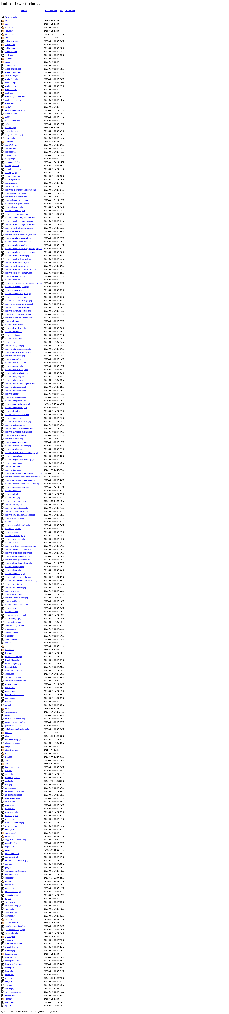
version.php (9, 988)
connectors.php (11, 639)
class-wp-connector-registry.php (18, 293)
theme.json (9, 968)
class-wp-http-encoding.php (16, 369)
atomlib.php (10, 65)
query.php (9, 867)
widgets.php (10, 995)
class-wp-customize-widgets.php (18, 318)
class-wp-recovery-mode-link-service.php (22, 484)
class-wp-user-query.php (15, 584)
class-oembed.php (12, 162)
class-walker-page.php (14, 207)
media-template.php (13, 777)
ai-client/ (8, 58)
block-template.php (13, 100)
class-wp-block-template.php (17, 266)
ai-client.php (10, 55)
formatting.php (11, 712)
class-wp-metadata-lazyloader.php (19, 428)
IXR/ (7, 24)
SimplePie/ (9, 34)
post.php (8, 864)
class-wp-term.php (12, 542)
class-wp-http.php (12, 394)
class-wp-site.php (12, 522)
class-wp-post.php (12, 466)
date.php (8, 653)
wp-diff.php (10, 1006)
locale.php (9, 774)
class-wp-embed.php (13, 338)
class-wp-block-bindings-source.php (20, 224)
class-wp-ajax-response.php (16, 214)
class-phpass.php (12, 165)
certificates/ (9, 141)
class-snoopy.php (12, 186)
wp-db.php (9, 1002)
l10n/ (7, 764)
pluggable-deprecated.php (15, 840)
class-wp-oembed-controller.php (18, 446)
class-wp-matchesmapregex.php (18, 421)
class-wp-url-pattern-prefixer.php (18, 577)
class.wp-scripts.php (13, 618)
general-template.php (13, 726)
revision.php (10, 885)
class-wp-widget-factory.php (16, 598)
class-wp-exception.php (14, 345)
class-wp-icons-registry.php (16, 397)
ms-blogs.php (10, 788)
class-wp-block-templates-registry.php (20, 269)
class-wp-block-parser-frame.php (18, 242)
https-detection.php (13, 739)
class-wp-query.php (13, 470)
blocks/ (8, 107)
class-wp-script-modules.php (16, 501)
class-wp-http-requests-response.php (20, 383)
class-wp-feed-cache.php (15, 356)
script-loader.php (12, 902)
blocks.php (9, 103)
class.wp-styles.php (13, 622)
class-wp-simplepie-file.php (16, 511)
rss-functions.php (12, 895)
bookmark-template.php (15, 110)
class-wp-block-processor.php (17, 255)
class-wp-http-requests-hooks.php (19, 380)
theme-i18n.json (11, 957)
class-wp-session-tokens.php (16, 508)
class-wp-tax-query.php (14, 532)
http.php (8, 736)
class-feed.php (11, 152)
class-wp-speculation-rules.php (17, 525)
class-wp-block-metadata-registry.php (20, 235)
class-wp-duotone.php (14, 331)
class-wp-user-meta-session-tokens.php (21, 580)
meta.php (8, 784)
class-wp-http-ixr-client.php (16, 373)
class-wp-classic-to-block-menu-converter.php (24, 283)
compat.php (9, 636)
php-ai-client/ (10, 833)
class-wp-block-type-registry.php (18, 273)
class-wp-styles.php (13, 528)
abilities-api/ (10, 44)
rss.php (8, 898)
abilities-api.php (11, 41)
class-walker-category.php (15, 193)
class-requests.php (12, 176)
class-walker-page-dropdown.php (19, 204)
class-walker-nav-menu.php (16, 200)
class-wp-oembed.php (14, 449)
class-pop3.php (11, 172)
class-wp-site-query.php (14, 518)
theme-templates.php (13, 964)
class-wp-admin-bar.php (15, 210)
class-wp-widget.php (13, 601)
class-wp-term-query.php (15, 539)
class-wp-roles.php (12, 497)
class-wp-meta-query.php (15, 425)
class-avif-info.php (12, 148)
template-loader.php (13, 947)
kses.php (8, 757)
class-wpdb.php (11, 611)
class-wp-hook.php (13, 359)
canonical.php (10, 127)
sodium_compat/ (11, 923)
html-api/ (8, 732)
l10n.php (8, 760)
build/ (7, 117)
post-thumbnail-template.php (16, 860)
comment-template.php (14, 625)
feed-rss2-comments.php (15, 694)
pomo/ (7, 850)
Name (24, 10)
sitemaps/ (8, 919)
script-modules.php (13, 905)
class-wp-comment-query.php (17, 286)
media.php (9, 781)
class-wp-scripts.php (13, 504)
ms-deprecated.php (12, 798)
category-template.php (14, 134)
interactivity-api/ (11, 750)
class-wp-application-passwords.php (20, 217)
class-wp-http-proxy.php (15, 376)
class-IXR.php (11, 145)
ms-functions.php (12, 805)
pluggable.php (11, 843)
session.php (9, 909)
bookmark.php (11, 114)
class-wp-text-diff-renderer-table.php (20, 549)
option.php (9, 829)
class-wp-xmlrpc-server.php (16, 605)
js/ (5, 753)
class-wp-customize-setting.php (18, 314)
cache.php (9, 124)
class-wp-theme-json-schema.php (18, 563)
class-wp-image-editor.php (16, 407)
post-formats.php (12, 853)
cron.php (8, 643)
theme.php (9, 971)
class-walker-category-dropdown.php (20, 190)
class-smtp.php (11, 183)
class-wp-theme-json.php (15, 567)
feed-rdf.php (10, 688)
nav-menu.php (11, 826)
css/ (6, 646)
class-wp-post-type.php (14, 463)
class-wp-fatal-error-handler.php (18, 349)
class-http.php (10, 155)
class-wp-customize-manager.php (18, 300)
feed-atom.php (11, 684)
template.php (10, 950)
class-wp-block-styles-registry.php (19, 259)
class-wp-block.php (13, 280)
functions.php (10, 715)
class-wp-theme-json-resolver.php (19, 560)
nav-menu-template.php (14, 822)
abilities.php (10, 48)
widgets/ (8, 999)
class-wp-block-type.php (15, 276)
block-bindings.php (13, 72)
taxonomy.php (11, 940)
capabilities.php (11, 131)
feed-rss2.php (10, 698)
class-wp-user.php (12, 591)
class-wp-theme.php (13, 570)
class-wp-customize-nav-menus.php (19, 304)
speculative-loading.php (15, 926)
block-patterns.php (12, 86)
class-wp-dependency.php (15, 328)
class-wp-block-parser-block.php (18, 238)
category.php (10, 138)
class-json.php (10, 159)
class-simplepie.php (13, 179)
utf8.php (8, 981)
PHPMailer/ (10, 27)
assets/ (7, 62)
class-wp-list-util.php (13, 411)
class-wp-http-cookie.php (15, 363)
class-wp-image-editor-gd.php (17, 401)
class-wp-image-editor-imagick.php (19, 404)
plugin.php (9, 847)
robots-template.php (13, 891)
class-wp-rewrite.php (13, 490)
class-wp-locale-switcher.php (17, 414)
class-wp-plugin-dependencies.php (19, 459)
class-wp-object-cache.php (16, 442)
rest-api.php (9, 878)
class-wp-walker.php (13, 594)
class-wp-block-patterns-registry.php (20, 252)
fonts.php (8, 705)
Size (61, 10)
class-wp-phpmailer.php (15, 456)
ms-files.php (10, 802)
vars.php (8, 985)
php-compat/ (10, 836)
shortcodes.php (11, 912)
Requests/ (9, 31)
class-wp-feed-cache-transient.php (19, 352)
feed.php (8, 701)
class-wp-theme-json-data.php (17, 556)
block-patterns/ (11, 89)
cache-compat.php (12, 121)
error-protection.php (13, 677)
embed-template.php (13, 670)
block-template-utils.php (15, 96)
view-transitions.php (13, 992)
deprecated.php (11, 667)
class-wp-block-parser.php (16, 245)
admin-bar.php (11, 51)
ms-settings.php (11, 815)
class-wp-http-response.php (16, 387)
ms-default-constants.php (15, 791)
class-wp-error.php (12, 342)
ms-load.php (10, 809)
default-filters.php (12, 660)
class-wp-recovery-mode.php (17, 487)
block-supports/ (11, 93)
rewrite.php (9, 888)
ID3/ (6, 20)
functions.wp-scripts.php (15, 719)
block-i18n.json (11, 83)
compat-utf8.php (11, 632)
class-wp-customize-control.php (18, 297)
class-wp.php (10, 608)
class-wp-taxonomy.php (15, 535)
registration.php (11, 874)
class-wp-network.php (14, 439)
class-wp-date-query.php (15, 321)
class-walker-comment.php (16, 197)
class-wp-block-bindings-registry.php (20, 221)
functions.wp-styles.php (15, 722)
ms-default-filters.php (13, 795)
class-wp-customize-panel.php (17, 307)
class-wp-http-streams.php (15, 390)
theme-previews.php (13, 961)
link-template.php (12, 767)
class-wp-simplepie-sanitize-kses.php (20, 515)
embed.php (9, 674)
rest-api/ (8, 881)
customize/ (9, 649)
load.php (8, 770)
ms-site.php (9, 819)
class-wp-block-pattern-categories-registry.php (24, 248)
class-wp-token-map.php (15, 573)
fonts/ (7, 708)
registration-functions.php (15, 871)
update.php (9, 974)
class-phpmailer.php (13, 169)
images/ (8, 746)
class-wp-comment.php (14, 290)
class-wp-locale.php (13, 418)
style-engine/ (10, 936)
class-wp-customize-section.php (18, 311)
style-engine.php (11, 933)
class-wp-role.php (12, 494)
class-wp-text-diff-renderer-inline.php (20, 546)
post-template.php (12, 857)
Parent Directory (11, 17)
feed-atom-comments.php (15, 681)
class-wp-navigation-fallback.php (18, 432)
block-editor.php (11, 79)
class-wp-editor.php (13, 335)
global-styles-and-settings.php (17, 729)
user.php (8, 978)
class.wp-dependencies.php (16, 615)
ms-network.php (11, 812)
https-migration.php (13, 743)
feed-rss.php (10, 691)
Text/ (7, 38)
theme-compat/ (11, 954)
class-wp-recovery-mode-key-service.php (22, 480)
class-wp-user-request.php (15, 587)
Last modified (51, 10)
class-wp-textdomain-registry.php (18, 553)
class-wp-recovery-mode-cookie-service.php (23, 473)
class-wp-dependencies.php (16, 325)
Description (70, 10)
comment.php (10, 629)
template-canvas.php (13, 943)
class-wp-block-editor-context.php (19, 228)
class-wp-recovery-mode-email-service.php (23, 477)
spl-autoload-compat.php (15, 930)
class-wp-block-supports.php (17, 262)
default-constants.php (13, 656)
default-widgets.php (13, 663)
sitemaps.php (10, 916)
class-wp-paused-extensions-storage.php (21, 452)
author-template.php (13, 69)
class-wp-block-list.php (14, 231)
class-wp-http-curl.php (14, 366)
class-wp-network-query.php (16, 435)
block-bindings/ (11, 76)
